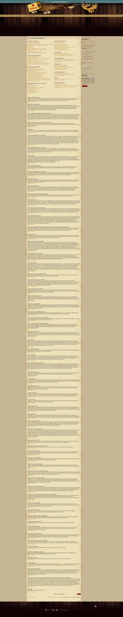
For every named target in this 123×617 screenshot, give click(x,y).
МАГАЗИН (87, 46)
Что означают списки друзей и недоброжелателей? (63, 59)
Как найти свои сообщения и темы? (60, 69)
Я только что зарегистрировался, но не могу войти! (37, 48)
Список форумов (31, 15)
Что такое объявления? (32, 89)
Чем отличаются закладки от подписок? (61, 73)
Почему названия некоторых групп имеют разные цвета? (64, 47)
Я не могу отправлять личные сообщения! (62, 53)
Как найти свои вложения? (59, 80)
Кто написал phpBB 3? (58, 83)
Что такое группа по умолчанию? (60, 48)
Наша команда (51, 597)
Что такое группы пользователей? (60, 44)
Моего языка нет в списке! (32, 59)
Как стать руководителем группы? (60, 46)
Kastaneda (45, 590)
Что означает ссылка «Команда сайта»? (61, 49)
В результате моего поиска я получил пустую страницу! (64, 67)
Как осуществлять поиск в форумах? (61, 65)
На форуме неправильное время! (34, 57)
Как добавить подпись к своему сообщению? (36, 70)
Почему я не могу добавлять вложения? (35, 75)
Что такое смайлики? (31, 86)
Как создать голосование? (32, 71)
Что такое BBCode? (31, 84)
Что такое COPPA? (31, 50)
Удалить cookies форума (58, 597)
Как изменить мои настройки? (33, 56)
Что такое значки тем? (32, 93)
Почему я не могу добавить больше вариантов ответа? (38, 72)
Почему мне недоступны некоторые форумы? (36, 74)
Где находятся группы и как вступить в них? (62, 45)
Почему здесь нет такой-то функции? (61, 84)
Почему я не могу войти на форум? (34, 42)
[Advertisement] (61, 27)
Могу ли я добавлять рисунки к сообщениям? (36, 87)
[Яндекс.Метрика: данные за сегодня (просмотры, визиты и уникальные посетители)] (49, 610)
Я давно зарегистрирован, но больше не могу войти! (37, 49)
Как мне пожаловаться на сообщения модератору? (37, 77)
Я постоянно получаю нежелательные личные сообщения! (65, 54)
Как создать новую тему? (32, 67)
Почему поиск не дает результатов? (60, 66)
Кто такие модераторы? (58, 43)
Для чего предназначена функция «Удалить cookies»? (37, 52)
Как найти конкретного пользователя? (61, 68)
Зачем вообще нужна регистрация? (34, 43)
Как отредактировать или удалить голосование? (36, 73)
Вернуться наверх (32, 101)
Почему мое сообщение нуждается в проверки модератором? (39, 79)
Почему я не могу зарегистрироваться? (35, 51)
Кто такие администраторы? (59, 42)
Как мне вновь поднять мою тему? (34, 80)
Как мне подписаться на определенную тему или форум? (64, 74)
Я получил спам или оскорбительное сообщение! (63, 55)
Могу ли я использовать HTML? (33, 85)
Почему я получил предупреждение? (34, 76)
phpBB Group (61, 563)
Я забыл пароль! (31, 47)
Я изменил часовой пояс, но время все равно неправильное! (39, 58)
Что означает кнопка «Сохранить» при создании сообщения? (39, 78)
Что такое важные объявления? (33, 88)
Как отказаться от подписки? (59, 75)
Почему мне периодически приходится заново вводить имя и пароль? (40, 44)
